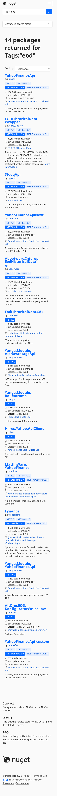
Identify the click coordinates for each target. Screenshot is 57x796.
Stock (25, 101)
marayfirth (13, 645)
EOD (10, 147)
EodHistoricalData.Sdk (24, 311)
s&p (7, 543)
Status (7, 718)
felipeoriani (14, 514)
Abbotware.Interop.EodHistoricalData (22, 260)
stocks (33, 333)
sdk (27, 333)
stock (44, 493)
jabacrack (13, 218)
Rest (30, 291)
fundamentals (12, 335)
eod (21, 335)
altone (21, 629)
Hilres (11, 432)
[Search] (49, 11)
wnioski (33, 629)
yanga (11, 399)
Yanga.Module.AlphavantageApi (20, 352)
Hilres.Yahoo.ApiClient (24, 428)
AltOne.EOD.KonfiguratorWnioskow (25, 607)
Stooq (10, 200)
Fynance (12, 511)
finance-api (28, 493)
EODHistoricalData (22, 147)
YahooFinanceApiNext (24, 215)
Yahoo (11, 101)
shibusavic (13, 315)
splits (33, 496)
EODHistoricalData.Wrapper (21, 120)
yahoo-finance (15, 493)
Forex (25, 374)
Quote (32, 101)
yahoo (33, 537)
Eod (37, 101)
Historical (17, 291)
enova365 (13, 629)
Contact (8, 703)
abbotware (13, 268)
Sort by (9, 68)
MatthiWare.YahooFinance (17, 466)
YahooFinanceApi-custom (27, 641)
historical (16, 540)
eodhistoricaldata (16, 333)
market (25, 537)
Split (7, 104)
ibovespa (31, 540)
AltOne (11, 612)
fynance (11, 537)
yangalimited (15, 357)
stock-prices (25, 496)
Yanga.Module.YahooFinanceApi (20, 565)
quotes (8, 540)
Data (25, 291)
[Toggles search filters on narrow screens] (49, 24)
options (40, 333)
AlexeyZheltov (15, 125)
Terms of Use (39, 775)
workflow (42, 629)
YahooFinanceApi (20, 75)
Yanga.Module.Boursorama (18, 394)
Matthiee (12, 471)
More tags (14, 543)
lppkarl (11, 78)
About (27, 775)
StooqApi (12, 174)
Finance (18, 101)
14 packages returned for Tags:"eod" (23, 47)
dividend (9, 496)
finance (38, 493)
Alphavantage (14, 374)
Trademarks (22, 783)
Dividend (44, 101)
